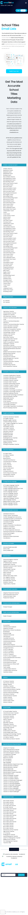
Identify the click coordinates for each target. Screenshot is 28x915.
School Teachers (5, 884)
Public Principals (5, 881)
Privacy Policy (4, 906)
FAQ (2, 903)
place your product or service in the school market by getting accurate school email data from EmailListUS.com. (14, 128)
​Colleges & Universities (7, 894)
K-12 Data (17, 881)
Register (23, 10)
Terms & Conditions (6, 909)
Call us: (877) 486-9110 (7, 5)
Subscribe (21, 875)
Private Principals (5, 887)
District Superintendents (5, 890)
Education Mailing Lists (21, 887)
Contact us (4, 900)
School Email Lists (19, 884)
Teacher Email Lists (20, 890)
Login (18, 10)
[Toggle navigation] (26, 3)
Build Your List (14, 71)
